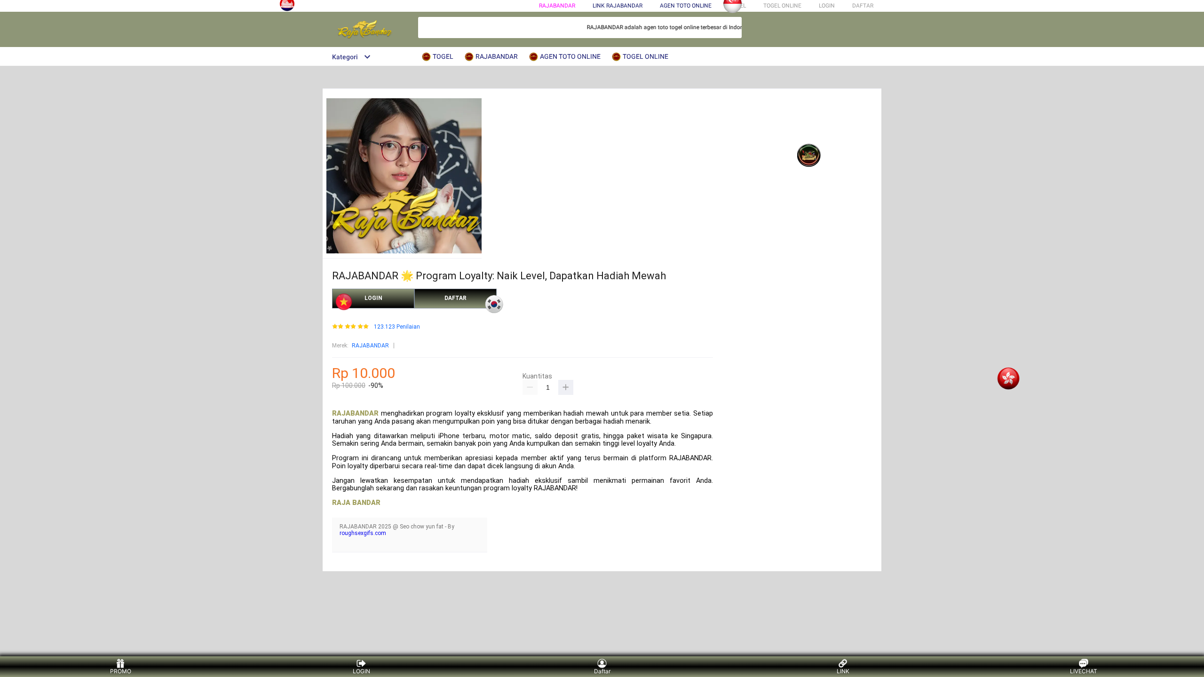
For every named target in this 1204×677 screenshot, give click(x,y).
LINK (843, 671)
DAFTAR (862, 5)
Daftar (602, 671)
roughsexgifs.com (363, 533)
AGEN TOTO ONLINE (686, 5)
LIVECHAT (1083, 671)
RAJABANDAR (557, 5)
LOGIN (827, 5)
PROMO (120, 671)
